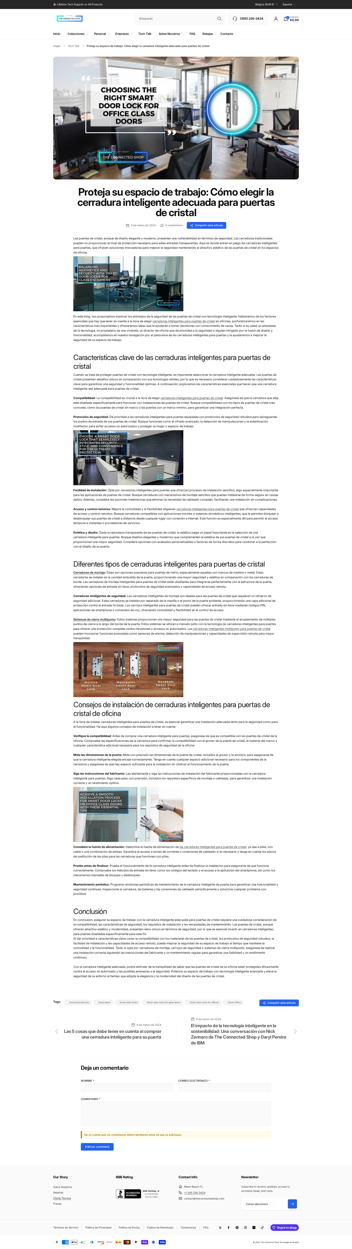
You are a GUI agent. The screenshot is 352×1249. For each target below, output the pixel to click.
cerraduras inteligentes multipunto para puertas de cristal (232, 629)
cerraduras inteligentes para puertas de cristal (184, 321)
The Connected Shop (270, 1242)
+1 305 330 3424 (194, 1192)
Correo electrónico (194, 1080)
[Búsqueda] (219, 18)
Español (287, 4)
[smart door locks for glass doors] (128, 310)
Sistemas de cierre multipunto (94, 619)
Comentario (90, 1099)
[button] (291, 18)
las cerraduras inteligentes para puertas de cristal (212, 847)
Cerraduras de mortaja (89, 572)
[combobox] (180, 18)
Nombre (87, 1080)
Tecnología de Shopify (289, 1242)
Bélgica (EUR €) (264, 4)
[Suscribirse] (292, 1203)
